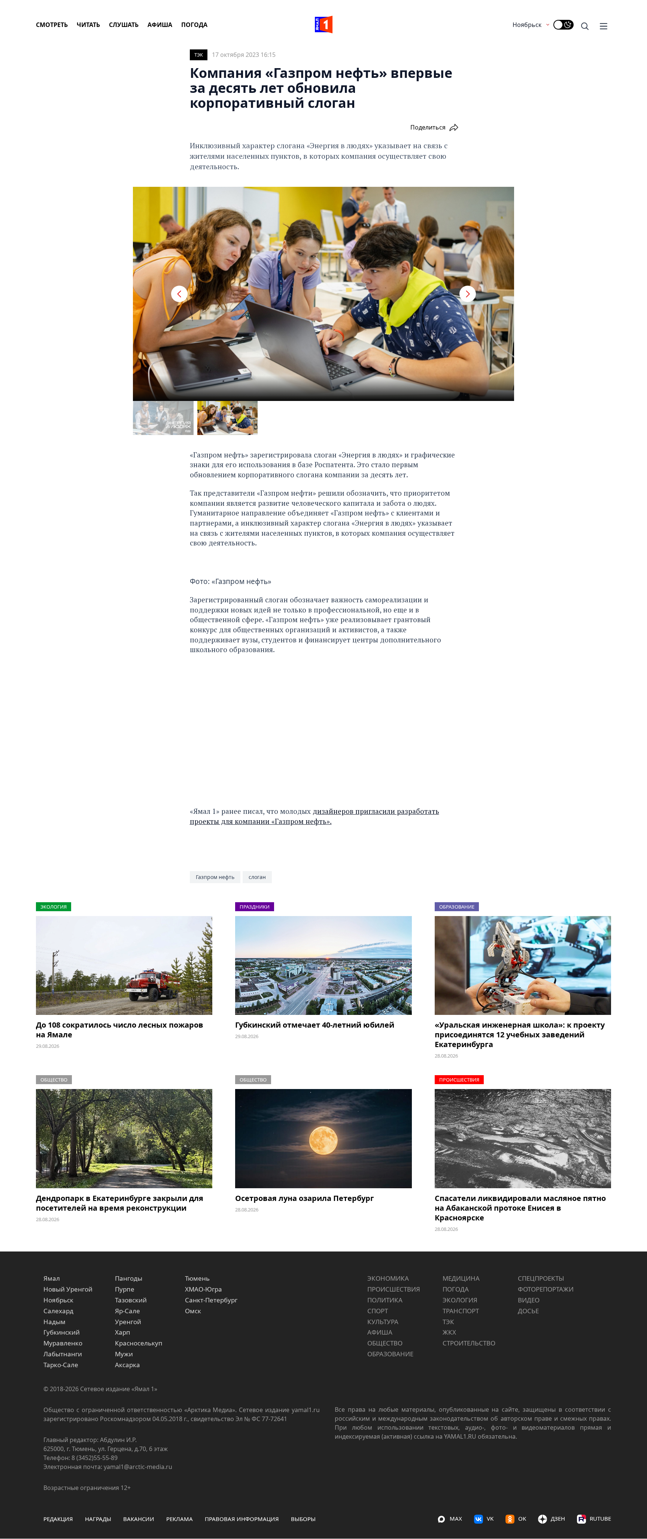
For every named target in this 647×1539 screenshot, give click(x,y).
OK (522, 1518)
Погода (194, 25)
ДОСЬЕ (528, 1311)
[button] (179, 294)
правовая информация (242, 1519)
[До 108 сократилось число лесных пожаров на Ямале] (124, 965)
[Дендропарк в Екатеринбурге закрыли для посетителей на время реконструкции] (124, 1138)
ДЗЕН (558, 1518)
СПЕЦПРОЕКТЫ (541, 1278)
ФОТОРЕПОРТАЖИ (546, 1289)
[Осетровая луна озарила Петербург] (323, 1138)
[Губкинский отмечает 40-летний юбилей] (323, 965)
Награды (98, 1519)
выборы (303, 1519)
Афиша (160, 25)
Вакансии (138, 1519)
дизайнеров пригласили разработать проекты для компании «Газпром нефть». (314, 816)
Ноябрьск (527, 25)
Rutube (600, 1518)
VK (490, 1518)
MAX (456, 1518)
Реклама (179, 1519)
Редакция (58, 1519)
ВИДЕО (529, 1300)
